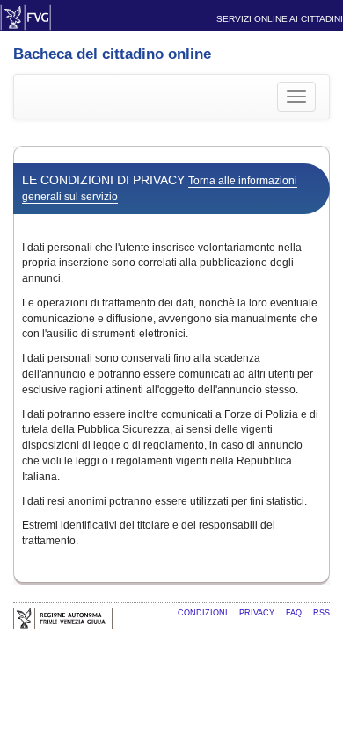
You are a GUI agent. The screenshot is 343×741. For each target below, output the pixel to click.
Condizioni (204, 612)
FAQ (295, 612)
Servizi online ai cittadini (279, 19)
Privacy (258, 612)
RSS (321, 612)
